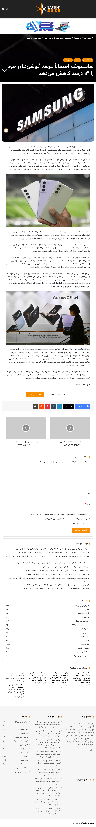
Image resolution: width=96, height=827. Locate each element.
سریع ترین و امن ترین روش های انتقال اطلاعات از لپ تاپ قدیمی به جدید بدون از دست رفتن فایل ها (51, 549)
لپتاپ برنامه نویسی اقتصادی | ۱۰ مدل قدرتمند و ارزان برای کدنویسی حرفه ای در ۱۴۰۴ (58, 585)
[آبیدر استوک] (48, 26)
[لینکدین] (59, 406)
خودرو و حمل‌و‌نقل (82, 621)
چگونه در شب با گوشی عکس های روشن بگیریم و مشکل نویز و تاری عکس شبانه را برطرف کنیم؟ (53, 563)
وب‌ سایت (42, 504)
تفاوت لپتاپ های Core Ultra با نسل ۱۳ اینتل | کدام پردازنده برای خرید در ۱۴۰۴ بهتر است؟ (56, 588)
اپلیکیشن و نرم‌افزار (82, 606)
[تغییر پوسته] (7, 10)
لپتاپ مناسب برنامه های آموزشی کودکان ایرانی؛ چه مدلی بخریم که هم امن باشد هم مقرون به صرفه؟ (51, 552)
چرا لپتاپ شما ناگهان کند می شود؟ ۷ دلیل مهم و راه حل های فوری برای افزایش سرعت (57, 574)
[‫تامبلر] (53, 406)
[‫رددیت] (41, 406)
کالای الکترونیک (83, 629)
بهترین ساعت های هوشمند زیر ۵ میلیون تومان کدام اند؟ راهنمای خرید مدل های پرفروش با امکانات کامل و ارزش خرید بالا (59, 679)
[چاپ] (35, 406)
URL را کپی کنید (35, 394)
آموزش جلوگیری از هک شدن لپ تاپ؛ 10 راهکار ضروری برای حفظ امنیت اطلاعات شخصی (57, 570)
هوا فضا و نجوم (83, 652)
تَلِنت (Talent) (83, 613)
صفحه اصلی (87, 38)
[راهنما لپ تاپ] (48, 9)
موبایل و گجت (83, 648)
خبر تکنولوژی (77, 38)
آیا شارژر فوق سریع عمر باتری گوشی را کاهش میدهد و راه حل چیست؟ (62, 567)
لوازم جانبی (68, 60)
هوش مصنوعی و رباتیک (80, 656)
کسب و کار (85, 633)
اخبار (87, 609)
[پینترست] (47, 406)
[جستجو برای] (3, 10)
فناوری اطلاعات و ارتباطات (79, 625)
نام (88, 493)
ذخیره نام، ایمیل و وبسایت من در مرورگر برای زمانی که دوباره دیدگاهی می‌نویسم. (59, 514)
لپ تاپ (77, 60)
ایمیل (87, 504)
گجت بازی (85, 636)
